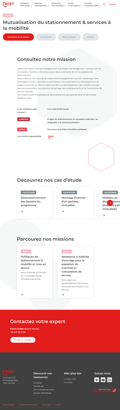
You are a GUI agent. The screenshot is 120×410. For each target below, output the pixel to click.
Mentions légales (9, 405)
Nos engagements (10, 380)
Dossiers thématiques (42, 393)
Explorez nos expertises (41, 4)
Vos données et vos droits (28, 405)
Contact (112, 4)
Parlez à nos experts (74, 4)
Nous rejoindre (9, 383)
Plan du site (46, 405)
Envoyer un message (23, 340)
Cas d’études (45, 37)
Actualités (37, 383)
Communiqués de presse (43, 390)
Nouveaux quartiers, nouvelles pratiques (67, 129)
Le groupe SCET (9, 378)
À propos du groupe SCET (91, 4)
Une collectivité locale (58, 109)
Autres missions (69, 37)
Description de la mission (18, 37)
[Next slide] (110, 203)
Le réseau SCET (70, 379)
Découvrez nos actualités (58, 4)
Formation (68, 382)
